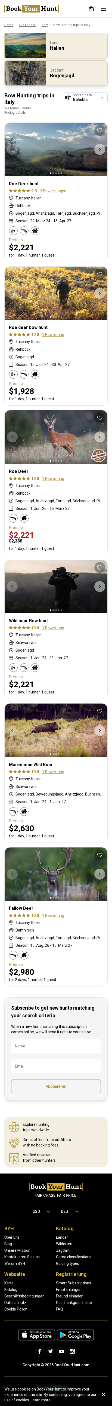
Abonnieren (56, 1086)
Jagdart (63, 1250)
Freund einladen (69, 1296)
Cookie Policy (15, 1309)
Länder (62, 1237)
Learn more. (41, 1400)
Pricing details (15, 113)
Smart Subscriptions (73, 1283)
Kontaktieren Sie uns (22, 1257)
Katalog (10, 1289)
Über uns (12, 1237)
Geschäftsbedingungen (24, 1296)
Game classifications (73, 1257)
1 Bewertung (53, 334)
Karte (9, 1283)
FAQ (59, 1309)
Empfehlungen (69, 1289)
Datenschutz (15, 1302)
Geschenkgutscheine (74, 1302)
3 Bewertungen (53, 191)
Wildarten (64, 1244)
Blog (8, 1244)
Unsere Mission (17, 1250)
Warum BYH (14, 1263)
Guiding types (67, 1263)
